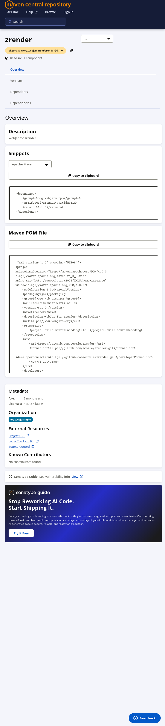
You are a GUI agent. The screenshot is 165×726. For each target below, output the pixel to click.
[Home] (82, 5)
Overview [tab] (17, 71)
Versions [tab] (16, 82)
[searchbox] (32, 21)
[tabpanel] (82, 330)
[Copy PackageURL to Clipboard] (72, 50)
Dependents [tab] (19, 93)
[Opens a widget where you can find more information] (145, 718)
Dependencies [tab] (20, 105)
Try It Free (21, 533)
